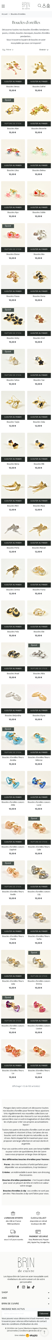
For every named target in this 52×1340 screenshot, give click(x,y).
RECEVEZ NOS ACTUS (13, 1309)
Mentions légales (31, 1328)
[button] (39, 5)
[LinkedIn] (28, 1287)
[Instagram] (23, 1287)
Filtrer (8, 50)
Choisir (44, 50)
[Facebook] (18, 1287)
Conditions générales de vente (32, 1331)
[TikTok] (33, 1287)
